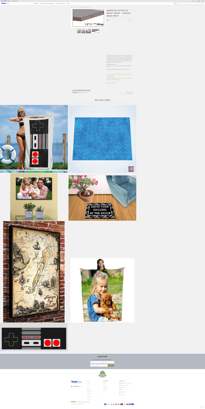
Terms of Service (89, 397)
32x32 (127, 27)
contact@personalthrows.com (125, 385)
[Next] (103, 30)
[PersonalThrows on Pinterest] (77, 386)
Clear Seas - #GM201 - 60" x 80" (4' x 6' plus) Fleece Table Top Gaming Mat (102, 139)
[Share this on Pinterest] (113, 83)
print (115, 79)
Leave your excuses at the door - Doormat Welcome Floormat (102, 198)
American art (115, 78)
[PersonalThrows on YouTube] (75, 386)
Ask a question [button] (129, 92)
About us (88, 385)
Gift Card (88, 395)
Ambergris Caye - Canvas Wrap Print (34, 271)
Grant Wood (113, 79)
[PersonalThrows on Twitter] (72, 386)
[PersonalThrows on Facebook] (73, 386)
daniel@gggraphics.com (122, 387)
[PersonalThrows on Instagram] (79, 386)
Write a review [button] (123, 92)
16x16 (124, 24)
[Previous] (73, 30)
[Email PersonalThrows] (81, 386)
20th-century (111, 78)
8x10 (110, 24)
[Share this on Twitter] (107, 83)
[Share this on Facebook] (110, 83)
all (110, 74)
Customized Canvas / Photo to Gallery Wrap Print (34, 197)
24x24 (114, 27)
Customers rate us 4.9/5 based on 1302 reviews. (83, 401)
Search (88, 383)
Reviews (88, 387)
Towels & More (59, 3)
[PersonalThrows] (17, 3)
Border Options (108, 30)
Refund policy (89, 399)
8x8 (107, 24)
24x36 (121, 27)
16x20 (128, 24)
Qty (107, 44)
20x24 (111, 27)
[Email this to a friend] (116, 83)
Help (68, 3)
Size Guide (130, 20)
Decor (64, 3)
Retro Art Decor (50, 3)
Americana (124, 78)
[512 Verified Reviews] (102, 378)
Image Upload (89, 393)
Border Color (108, 39)
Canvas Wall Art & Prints (114, 74)
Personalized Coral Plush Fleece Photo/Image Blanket (102, 290)
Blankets (36, 3)
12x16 (118, 24)
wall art (118, 79)
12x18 (121, 24)
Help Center (88, 389)
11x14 (116, 24)
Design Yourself (43, 3)
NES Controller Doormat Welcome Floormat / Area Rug (34, 337)
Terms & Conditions (89, 391)
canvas (127, 78)
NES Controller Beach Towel (34, 139)
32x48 (124, 27)
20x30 (117, 27)
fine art (110, 79)
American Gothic (119, 78)
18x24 (108, 27)
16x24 (131, 24)
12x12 (113, 24)
